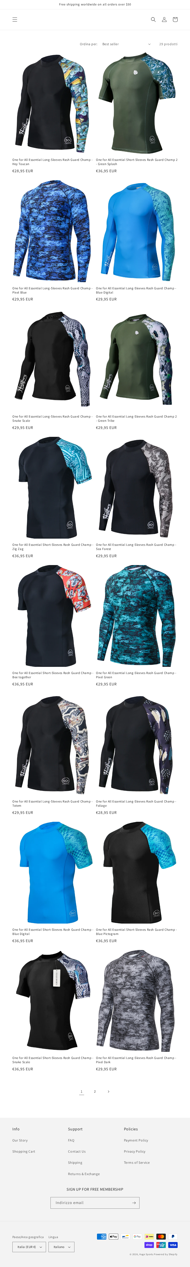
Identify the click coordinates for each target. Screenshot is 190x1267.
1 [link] (82, 1091)
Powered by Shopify (166, 1254)
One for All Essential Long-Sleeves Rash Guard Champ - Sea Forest (136, 547)
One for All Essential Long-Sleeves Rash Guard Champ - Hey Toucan (52, 162)
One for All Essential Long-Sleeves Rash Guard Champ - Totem (52, 804)
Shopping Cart (23, 1151)
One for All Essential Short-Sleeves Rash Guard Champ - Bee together (52, 675)
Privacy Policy (134, 1151)
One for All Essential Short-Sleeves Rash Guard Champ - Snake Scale (52, 1060)
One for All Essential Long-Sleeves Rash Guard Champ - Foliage (136, 804)
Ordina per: (88, 44)
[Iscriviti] (133, 1203)
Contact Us (77, 1151)
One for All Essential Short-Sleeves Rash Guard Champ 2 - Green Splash (136, 162)
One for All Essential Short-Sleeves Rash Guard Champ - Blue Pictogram (136, 932)
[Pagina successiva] (108, 1091)
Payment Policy (136, 1140)
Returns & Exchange (84, 1174)
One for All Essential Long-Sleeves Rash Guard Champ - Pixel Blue (52, 290)
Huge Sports (146, 1254)
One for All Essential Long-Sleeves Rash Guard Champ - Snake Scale (52, 419)
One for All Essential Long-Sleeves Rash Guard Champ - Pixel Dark (136, 1060)
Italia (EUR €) (27, 1247)
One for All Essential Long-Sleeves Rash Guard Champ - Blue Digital (136, 290)
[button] (14, 19)
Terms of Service (137, 1162)
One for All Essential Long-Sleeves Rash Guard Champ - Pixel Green (136, 675)
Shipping (75, 1162)
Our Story (19, 1140)
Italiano (59, 1247)
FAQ (71, 1140)
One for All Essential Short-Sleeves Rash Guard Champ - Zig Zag (52, 547)
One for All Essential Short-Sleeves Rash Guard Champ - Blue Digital (52, 932)
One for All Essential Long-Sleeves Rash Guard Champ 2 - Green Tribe (136, 419)
